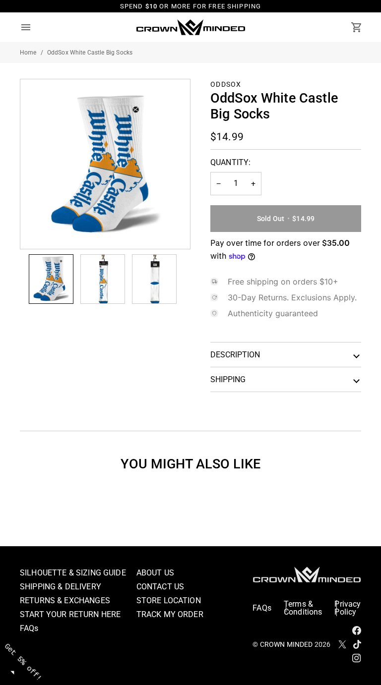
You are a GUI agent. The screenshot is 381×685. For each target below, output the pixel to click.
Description (235, 354)
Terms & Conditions (303, 608)
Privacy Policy (347, 608)
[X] (342, 644)
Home (28, 52)
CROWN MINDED (286, 644)
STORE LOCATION (168, 600)
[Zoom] (39, 230)
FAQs (29, 628)
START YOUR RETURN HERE (70, 614)
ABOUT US (155, 572)
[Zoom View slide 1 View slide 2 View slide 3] (105, 164)
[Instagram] (356, 658)
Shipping (228, 379)
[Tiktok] (357, 644)
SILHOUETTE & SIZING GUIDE (73, 572)
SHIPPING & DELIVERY (60, 586)
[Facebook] (356, 630)
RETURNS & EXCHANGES (65, 600)
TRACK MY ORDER (169, 614)
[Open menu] (35, 27)
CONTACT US (160, 586)
